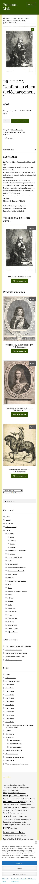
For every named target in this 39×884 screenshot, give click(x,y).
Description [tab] (8, 150)
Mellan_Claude (26, 824)
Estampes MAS (10, 6)
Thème (14, 18)
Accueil (8, 18)
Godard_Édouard (14, 810)
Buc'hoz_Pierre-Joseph (21, 787)
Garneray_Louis (18, 807)
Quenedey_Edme (12, 838)
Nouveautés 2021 (15, 743)
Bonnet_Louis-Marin (20, 785)
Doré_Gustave (10, 804)
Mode (10, 605)
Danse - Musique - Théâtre (17, 567)
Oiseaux (13, 547)
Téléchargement (11, 527)
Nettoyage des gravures (14, 660)
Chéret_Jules (22, 793)
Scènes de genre (13, 628)
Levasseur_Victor (20, 822)
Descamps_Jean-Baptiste (14, 801)
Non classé (9, 523)
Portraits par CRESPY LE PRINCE (16, 653)
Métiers (10, 598)
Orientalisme (12, 611)
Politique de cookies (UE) (14, 750)
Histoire (10, 577)
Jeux (9, 584)
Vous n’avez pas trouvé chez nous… (17, 764)
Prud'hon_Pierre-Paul (17, 132)
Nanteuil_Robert (14, 832)
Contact (8, 730)
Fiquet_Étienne (7, 807)
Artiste (8, 517)
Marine (10, 594)
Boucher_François (8, 787)
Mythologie (11, 608)
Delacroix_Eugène (8, 798)
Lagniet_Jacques (7, 819)
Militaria (11, 601)
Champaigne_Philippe (10, 793)
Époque (8, 520)
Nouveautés (10, 737)
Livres (10, 588)
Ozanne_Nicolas (8, 836)
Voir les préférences (19, 874)
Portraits (19, 130)
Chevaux (13, 540)
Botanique (11, 554)
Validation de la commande (15, 757)
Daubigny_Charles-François (15, 795)
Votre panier (10, 760)
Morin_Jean (13, 828)
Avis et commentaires (13, 681)
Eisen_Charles (19, 804)
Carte (10, 561)
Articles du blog (11, 678)
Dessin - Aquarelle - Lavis (16, 571)
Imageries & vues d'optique (17, 581)
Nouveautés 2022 (15, 747)
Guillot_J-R (24, 810)
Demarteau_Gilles (18, 799)
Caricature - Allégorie (15, 557)
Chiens (27, 18)
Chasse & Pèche (13, 564)
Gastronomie (12, 574)
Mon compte (10, 734)
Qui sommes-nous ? (12, 754)
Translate (18, 493)
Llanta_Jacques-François (12, 825)
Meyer (6, 827)
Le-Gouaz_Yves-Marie (20, 819)
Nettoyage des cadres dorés (15, 656)
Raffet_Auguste (25, 839)
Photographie (12, 618)
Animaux (20, 18)
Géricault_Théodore (9, 813)
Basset (12, 785)
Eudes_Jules (27, 804)
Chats (12, 537)
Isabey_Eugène (20, 813)
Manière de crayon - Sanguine (17, 591)
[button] (36, 843)
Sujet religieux (12, 632)
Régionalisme (12, 625)
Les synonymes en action (14, 650)
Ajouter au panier (20, 121)
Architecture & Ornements (17, 550)
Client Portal (10, 684)
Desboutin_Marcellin (29, 799)
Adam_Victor (6, 785)
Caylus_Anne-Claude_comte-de (12, 790)
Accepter (19, 863)
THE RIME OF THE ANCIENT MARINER (18, 646)
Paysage (10, 615)
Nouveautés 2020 (15, 740)
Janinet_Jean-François (15, 816)
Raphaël (32, 839)
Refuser (19, 868)
